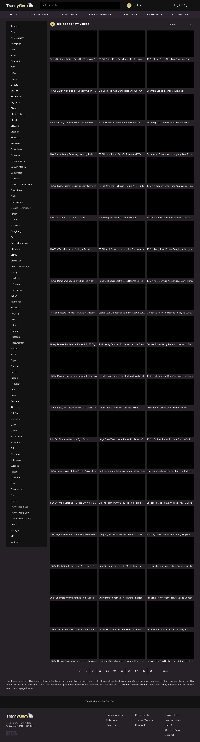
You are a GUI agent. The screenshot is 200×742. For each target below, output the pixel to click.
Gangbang (16, 231)
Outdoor (15, 366)
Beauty (14, 85)
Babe (13, 55)
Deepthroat (17, 190)
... (157, 671)
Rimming (15, 407)
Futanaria (15, 225)
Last (165, 671)
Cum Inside (16, 172)
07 (136, 671)
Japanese (15, 307)
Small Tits (15, 442)
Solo (13, 448)
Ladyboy (15, 313)
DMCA (168, 725)
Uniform (15, 524)
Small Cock (16, 436)
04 (114, 671)
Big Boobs (16, 96)
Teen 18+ (15, 477)
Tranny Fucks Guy (20, 512)
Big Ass (14, 90)
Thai (13, 483)
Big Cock (15, 102)
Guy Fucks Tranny (20, 266)
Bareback (15, 61)
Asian (13, 49)
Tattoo (14, 471)
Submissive (16, 460)
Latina (14, 325)
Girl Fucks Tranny (19, 243)
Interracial (16, 301)
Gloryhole (15, 249)
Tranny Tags (166, 684)
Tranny (14, 501)
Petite (14, 372)
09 (151, 671)
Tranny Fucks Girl (19, 507)
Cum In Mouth (18, 167)
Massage (15, 337)
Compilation (17, 149)
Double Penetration (21, 208)
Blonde (14, 120)
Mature (14, 348)
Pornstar (15, 384)
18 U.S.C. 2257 (172, 730)
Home (13, 14)
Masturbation (17, 342)
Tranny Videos (36, 14)
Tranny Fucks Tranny (21, 518)
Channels (153, 14)
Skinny (14, 430)
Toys (13, 495)
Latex (13, 319)
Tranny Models (99, 14)
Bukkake (15, 143)
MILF (13, 354)
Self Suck (15, 413)
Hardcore (15, 278)
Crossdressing (18, 161)
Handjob (15, 272)
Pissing (14, 378)
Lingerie (15, 331)
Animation (16, 44)
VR (12, 536)
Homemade (17, 290)
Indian (14, 296)
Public (14, 395)
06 (129, 671)
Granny (14, 255)
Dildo (13, 196)
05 (122, 671)
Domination (17, 202)
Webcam (15, 542)
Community (179, 14)
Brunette (15, 137)
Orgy (13, 360)
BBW (13, 73)
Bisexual (15, 108)
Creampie (16, 155)
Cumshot (15, 178)
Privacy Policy (172, 720)
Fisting (14, 219)
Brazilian (15, 131)
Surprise (15, 466)
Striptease (16, 454)
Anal (13, 32)
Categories (67, 14)
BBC (13, 67)
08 (143, 671)
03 (107, 671)
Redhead (15, 401)
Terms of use (172, 715)
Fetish (14, 214)
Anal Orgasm (17, 38)
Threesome (16, 489)
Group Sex (16, 260)
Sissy (13, 425)
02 (100, 671)
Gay (13, 237)
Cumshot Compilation (22, 184)
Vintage (15, 530)
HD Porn (15, 284)
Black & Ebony (18, 114)
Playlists (129, 14)
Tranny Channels (130, 684)
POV (13, 389)
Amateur (15, 26)
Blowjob (15, 126)
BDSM (14, 79)
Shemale (15, 419)
